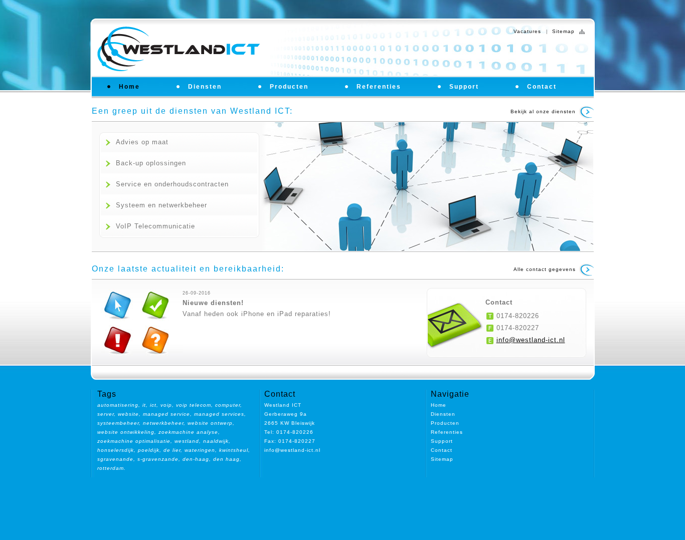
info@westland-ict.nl (530, 340)
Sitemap (563, 31)
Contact (542, 86)
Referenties (379, 86)
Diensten (205, 86)
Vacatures (527, 31)
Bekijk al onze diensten (543, 111)
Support (464, 86)
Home (129, 86)
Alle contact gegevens (544, 269)
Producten (289, 86)
